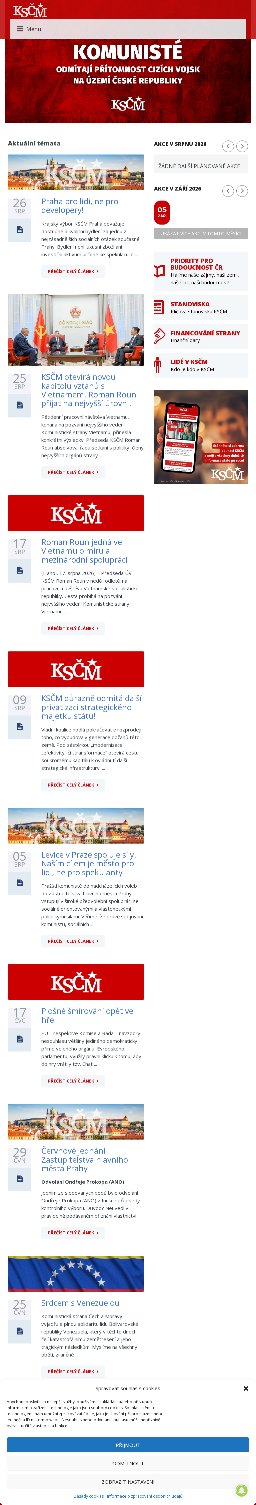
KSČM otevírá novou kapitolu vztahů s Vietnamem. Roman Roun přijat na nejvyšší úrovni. (88, 389)
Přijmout (128, 1445)
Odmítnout (128, 1463)
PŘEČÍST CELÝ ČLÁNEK (71, 271)
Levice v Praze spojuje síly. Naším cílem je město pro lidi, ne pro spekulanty (88, 863)
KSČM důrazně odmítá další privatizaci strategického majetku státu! (91, 706)
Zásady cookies (89, 1496)
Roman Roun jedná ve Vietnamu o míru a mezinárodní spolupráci (84, 550)
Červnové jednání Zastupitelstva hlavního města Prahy (84, 1159)
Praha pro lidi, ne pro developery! (79, 205)
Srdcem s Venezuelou (80, 1302)
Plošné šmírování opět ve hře (87, 1015)
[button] (246, 1388)
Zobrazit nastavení (128, 1481)
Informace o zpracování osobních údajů (144, 1496)
